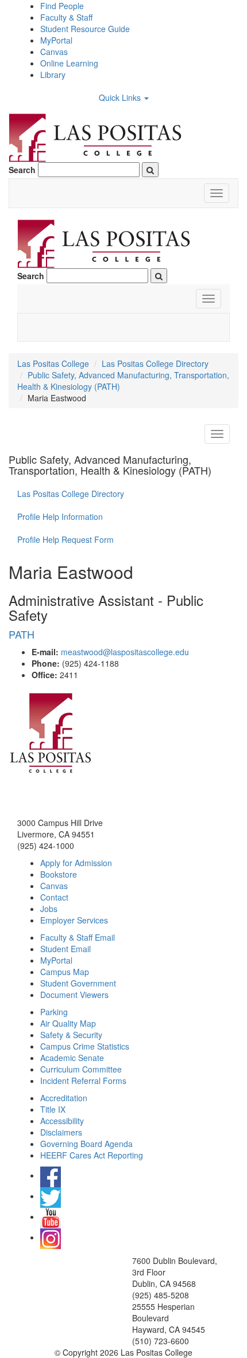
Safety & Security (71, 1034)
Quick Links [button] (121, 97)
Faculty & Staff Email (77, 937)
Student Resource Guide (85, 28)
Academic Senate (72, 1057)
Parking (54, 1011)
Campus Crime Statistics (84, 1046)
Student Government (78, 983)
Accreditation (63, 1097)
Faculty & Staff (66, 17)
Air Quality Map (68, 1023)
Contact (54, 897)
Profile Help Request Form (65, 539)
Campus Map (64, 971)
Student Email (65, 948)
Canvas (54, 51)
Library (52, 74)
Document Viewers (74, 994)
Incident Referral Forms (83, 1080)
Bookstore (58, 874)
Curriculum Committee (81, 1069)
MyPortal (56, 40)
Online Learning (69, 63)
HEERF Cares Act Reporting (91, 1155)
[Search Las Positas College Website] (150, 169)
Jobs (48, 908)
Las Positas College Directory (155, 363)
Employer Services (74, 920)
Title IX (52, 1109)
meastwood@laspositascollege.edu (125, 652)
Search (22, 169)
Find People (62, 5)
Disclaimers (61, 1132)
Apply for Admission (76, 862)
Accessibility (62, 1120)
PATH (21, 634)
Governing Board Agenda (86, 1143)
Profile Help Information (60, 516)
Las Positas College (53, 363)
